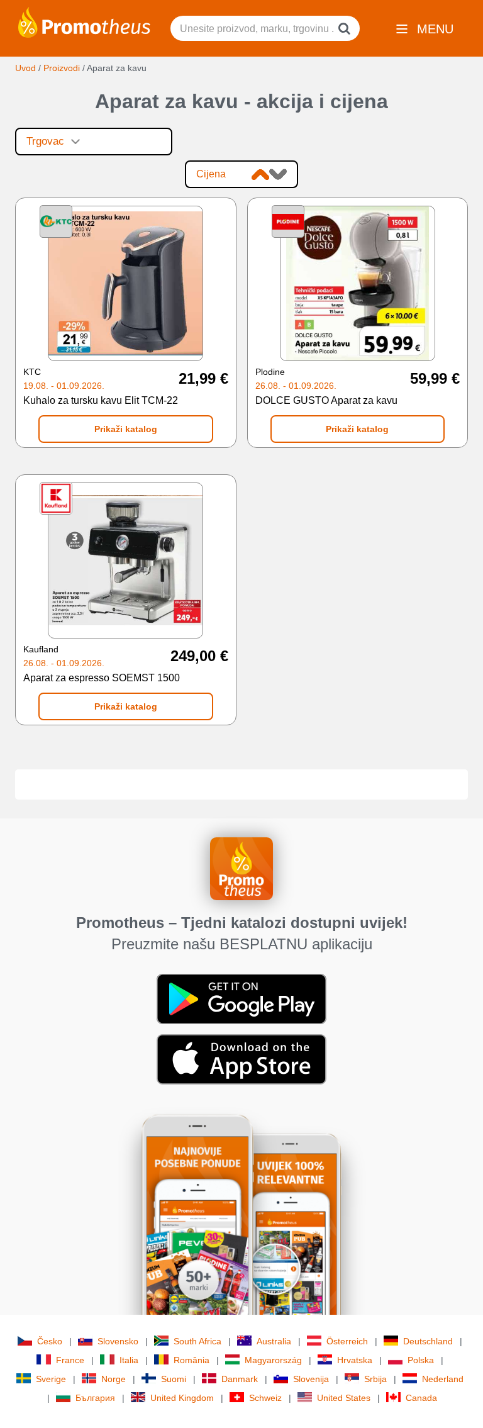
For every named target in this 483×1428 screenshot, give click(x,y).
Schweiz (265, 1398)
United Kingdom (182, 1398)
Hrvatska (354, 1360)
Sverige (51, 1379)
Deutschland (428, 1341)
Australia (274, 1341)
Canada (421, 1398)
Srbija (375, 1379)
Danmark (239, 1379)
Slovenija (311, 1379)
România (191, 1360)
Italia (128, 1360)
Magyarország (273, 1360)
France (70, 1360)
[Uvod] (84, 21)
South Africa (197, 1341)
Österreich (347, 1341)
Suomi (173, 1379)
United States (343, 1398)
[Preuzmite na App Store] (241, 1058)
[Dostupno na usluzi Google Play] (241, 998)
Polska (421, 1360)
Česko (49, 1341)
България (95, 1398)
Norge (113, 1379)
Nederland (443, 1379)
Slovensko (117, 1341)
